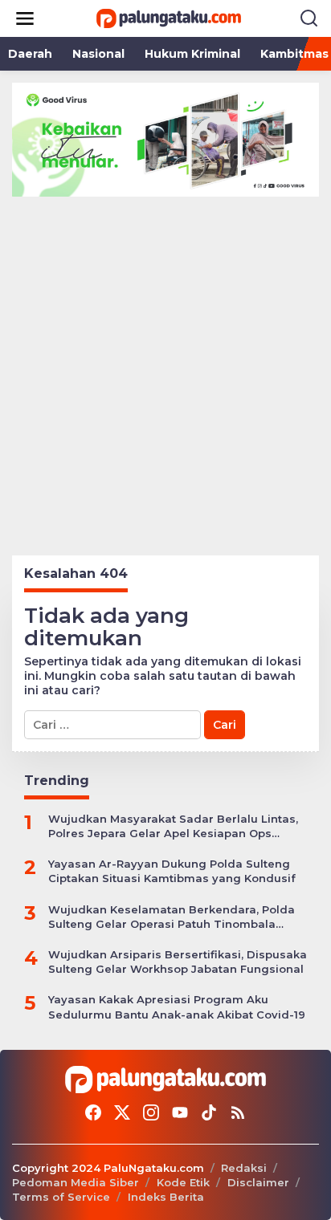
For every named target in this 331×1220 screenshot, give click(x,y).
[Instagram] (151, 1113)
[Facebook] (93, 1113)
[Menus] (25, 18)
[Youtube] (180, 1113)
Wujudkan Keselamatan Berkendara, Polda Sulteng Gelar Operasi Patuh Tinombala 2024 (171, 917)
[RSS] (237, 1113)
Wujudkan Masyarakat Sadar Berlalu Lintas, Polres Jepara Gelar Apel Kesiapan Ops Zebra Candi (173, 826)
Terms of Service (61, 1196)
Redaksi (244, 1167)
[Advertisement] (165, 370)
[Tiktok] (208, 1113)
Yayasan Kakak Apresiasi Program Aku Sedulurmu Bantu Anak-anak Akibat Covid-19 (176, 1006)
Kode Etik (183, 1182)
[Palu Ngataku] (168, 17)
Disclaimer (258, 1182)
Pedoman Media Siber (75, 1182)
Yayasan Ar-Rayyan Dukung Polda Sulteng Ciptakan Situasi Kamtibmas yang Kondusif (172, 871)
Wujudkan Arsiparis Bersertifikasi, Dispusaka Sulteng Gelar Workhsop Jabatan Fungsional (177, 961)
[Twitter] (122, 1113)
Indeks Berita (166, 1196)
